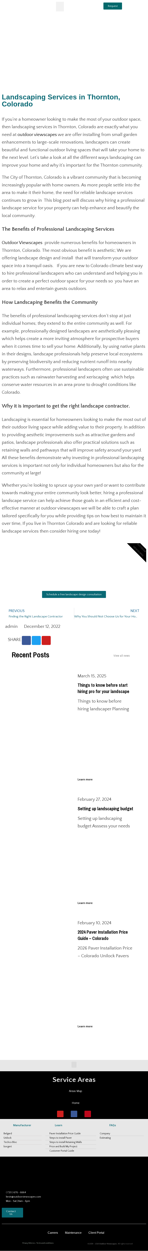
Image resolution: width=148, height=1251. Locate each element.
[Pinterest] (87, 1114)
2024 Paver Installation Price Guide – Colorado (103, 935)
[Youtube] (60, 1114)
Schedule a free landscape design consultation (74, 594)
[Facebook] (74, 1114)
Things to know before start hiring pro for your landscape (103, 688)
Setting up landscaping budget (105, 809)
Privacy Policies (28, 1243)
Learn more (85, 779)
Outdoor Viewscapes (22, 242)
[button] (60, 6)
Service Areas (74, 1080)
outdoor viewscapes (37, 134)
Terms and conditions (44, 1243)
